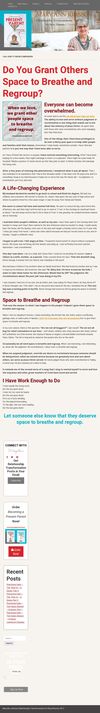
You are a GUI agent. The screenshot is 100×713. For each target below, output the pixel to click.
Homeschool (62, 4)
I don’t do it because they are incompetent (59, 318)
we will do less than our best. (80, 116)
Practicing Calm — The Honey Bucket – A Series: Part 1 (15, 606)
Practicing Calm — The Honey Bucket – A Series (15, 616)
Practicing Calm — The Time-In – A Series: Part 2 (15, 587)
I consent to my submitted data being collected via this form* (15, 680)
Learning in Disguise (15, 622)
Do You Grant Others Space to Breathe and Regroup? (47, 81)
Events (47, 4)
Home (10, 4)
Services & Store (80, 4)
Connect (11, 6)
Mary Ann (22, 4)
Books (35, 4)
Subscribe (16, 480)
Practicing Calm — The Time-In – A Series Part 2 (15, 597)
